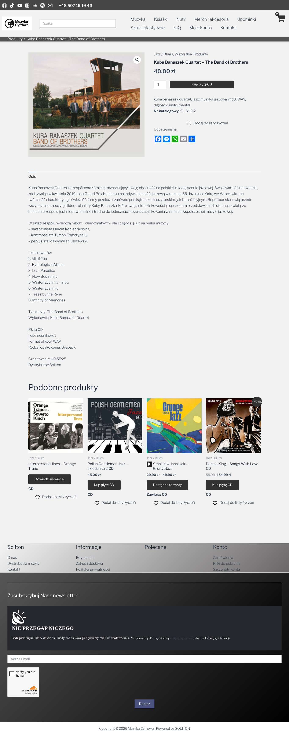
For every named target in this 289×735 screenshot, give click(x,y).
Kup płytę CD (202, 84)
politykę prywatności (181, 638)
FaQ (177, 27)
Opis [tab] (32, 176)
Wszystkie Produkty (191, 54)
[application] (149, 464)
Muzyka (138, 19)
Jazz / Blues (163, 54)
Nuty (181, 19)
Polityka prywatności (93, 569)
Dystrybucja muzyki (23, 563)
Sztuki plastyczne (148, 27)
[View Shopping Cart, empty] (280, 23)
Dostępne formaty (167, 485)
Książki (161, 19)
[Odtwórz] (149, 464)
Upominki (246, 19)
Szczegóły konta (226, 569)
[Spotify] (42, 5)
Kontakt (228, 27)
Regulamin (85, 557)
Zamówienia (223, 557)
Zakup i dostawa (89, 563)
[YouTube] (19, 5)
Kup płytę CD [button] (104, 485)
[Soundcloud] (35, 5)
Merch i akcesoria (211, 19)
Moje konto (200, 27)
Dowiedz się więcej (50, 479)
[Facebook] (4, 5)
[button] (137, 60)
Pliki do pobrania (226, 563)
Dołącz (144, 704)
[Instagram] (27, 5)
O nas (12, 557)
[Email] (50, 5)
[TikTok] (12, 5)
